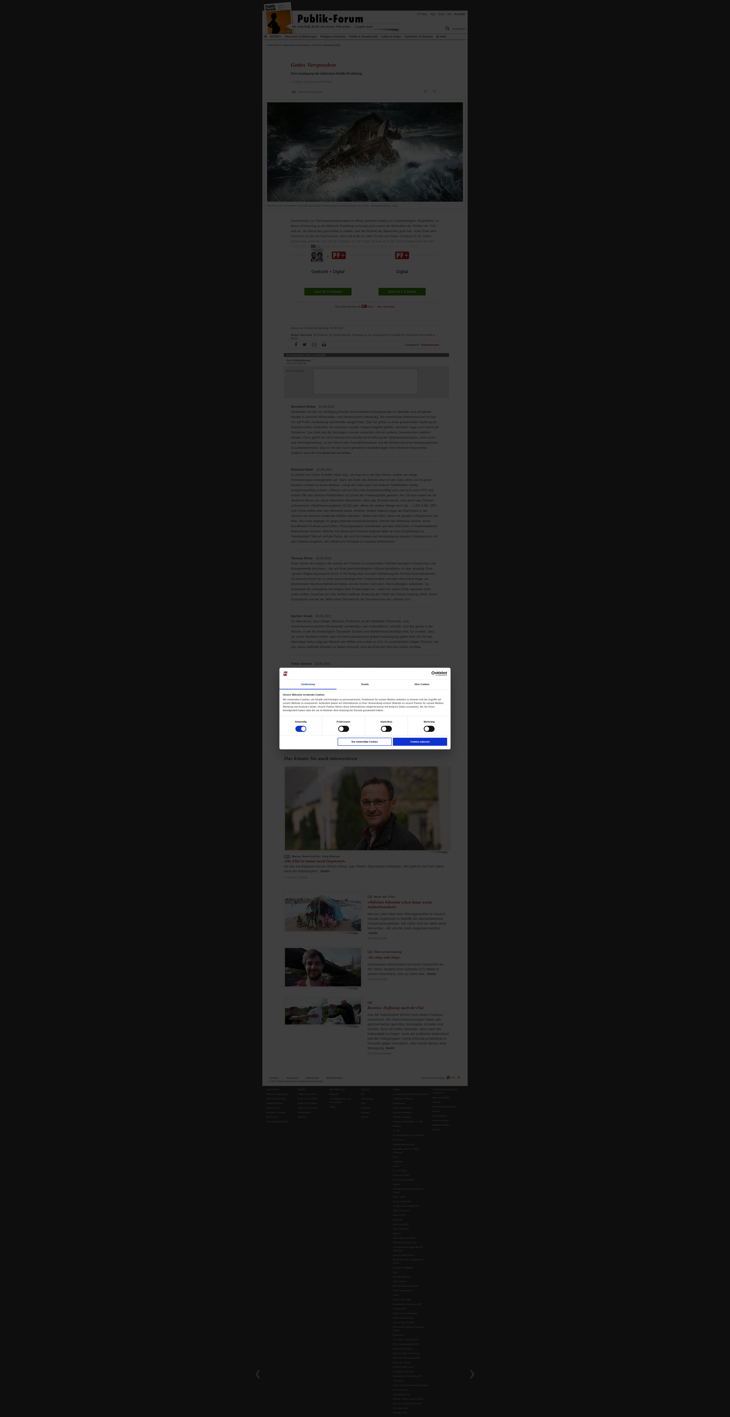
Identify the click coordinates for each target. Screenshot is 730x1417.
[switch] (343, 729)
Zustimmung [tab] (308, 684)
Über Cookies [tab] (421, 684)
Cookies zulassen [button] (420, 741)
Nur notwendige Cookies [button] (365, 741)
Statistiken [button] (386, 721)
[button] (301, 721)
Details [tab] (365, 684)
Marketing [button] (429, 721)
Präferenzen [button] (343, 721)
